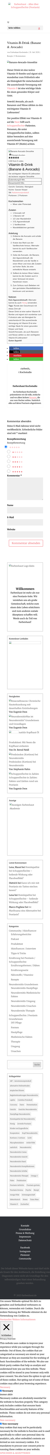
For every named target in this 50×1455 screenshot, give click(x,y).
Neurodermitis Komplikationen (22, 1166)
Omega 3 (34, 1176)
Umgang (15, 1046)
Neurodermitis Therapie (19, 1176)
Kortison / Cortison (17, 1138)
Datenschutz (25, 1240)
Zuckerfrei (25, 1204)
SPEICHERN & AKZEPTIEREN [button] (15, 1453)
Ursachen (16, 1051)
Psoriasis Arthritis (17, 1185)
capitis (12, 1100)
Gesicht (13, 1109)
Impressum (25, 1236)
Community (25, 1258)
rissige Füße (14, 1195)
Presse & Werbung (25, 1233)
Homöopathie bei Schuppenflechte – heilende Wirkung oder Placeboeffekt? (23, 899)
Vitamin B (12, 88)
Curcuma (13, 1105)
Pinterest (25, 1255)
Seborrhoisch (15, 1199)
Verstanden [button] (6, 1319)
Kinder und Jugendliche (19, 1128)
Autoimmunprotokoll (20, 192)
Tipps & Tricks (18, 953)
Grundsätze (25, 1229)
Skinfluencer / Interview (23, 948)
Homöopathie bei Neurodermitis (22, 1119)
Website (11, 529)
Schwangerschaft (28, 1195)
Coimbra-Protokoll (25, 1100)
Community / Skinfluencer (22, 930)
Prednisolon (21, 1180)
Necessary (7, 1390)
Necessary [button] (5, 1387)
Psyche (28, 1190)
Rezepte (10, 56)
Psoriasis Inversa (16, 1190)
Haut (17, 122)
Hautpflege (16, 1032)
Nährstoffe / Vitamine (22, 974)
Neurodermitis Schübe (18, 1171)
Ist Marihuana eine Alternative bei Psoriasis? (25, 911)
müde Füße (30, 1143)
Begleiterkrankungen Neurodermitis (24, 1095)
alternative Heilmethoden (20, 1086)
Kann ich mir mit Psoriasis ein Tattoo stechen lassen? (24, 887)
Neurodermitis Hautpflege (24, 988)
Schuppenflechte (15, 125)
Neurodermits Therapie (23, 1010)
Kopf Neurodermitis (29, 1133)
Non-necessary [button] (7, 1420)
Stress (25, 1199)
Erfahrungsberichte (21, 934)
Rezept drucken (18, 155)
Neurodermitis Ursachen (23, 1006)
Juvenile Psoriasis (24, 1124)
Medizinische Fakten (21, 1037)
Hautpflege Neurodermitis (20, 1114)
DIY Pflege (16, 1022)
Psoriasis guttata (33, 1185)
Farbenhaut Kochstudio (19, 52)
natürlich (13, 1147)
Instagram (25, 1251)
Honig (24, 303)
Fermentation (32, 1105)
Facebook (25, 1247)
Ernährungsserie (19, 970)
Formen (15, 1027)
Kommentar (14, 475)
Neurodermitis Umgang (23, 1001)
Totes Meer (34, 1199)
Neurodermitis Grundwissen (23, 984)
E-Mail (10, 517)
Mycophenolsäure (17, 1143)
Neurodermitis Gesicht (18, 1157)
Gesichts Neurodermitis (28, 1109)
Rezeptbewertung (16, 439)
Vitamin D (14, 1204)
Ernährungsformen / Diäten (25, 965)
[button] (10, 158)
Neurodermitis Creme (18, 1152)
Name (10, 505)
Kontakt (25, 1225)
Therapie (15, 1041)
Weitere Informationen (24, 1319)
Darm (22, 1105)
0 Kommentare (20, 56)
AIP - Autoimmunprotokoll (20, 1081)
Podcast (15, 939)
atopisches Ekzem (17, 1090)
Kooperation (14, 1133)
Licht (30, 1138)
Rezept (36, 1190)
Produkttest (17, 944)
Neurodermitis (25, 1147)
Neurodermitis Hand (18, 1161)
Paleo (12, 1180)
